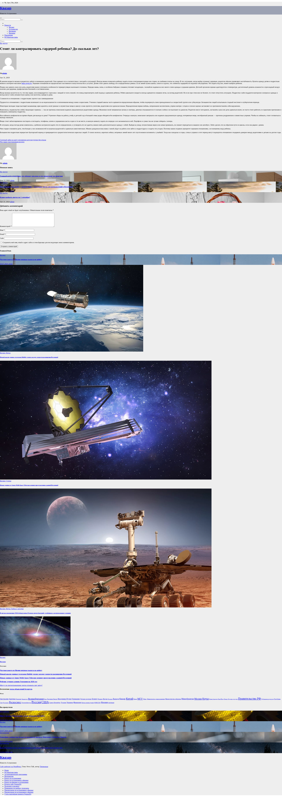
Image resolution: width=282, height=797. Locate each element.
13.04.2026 (4, 752)
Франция (77, 702)
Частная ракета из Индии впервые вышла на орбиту (21, 259)
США (45, 702)
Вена (45, 699)
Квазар (5, 8)
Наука (8, 353)
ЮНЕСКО (97, 702)
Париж (226, 699)
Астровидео (13, 29)
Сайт (2, 238)
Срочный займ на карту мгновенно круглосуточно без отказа (23, 140)
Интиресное (4, 711)
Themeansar (44, 767)
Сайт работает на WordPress (10, 767)
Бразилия (18, 699)
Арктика (12, 699)
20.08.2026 (4, 720)
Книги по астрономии (12, 778)
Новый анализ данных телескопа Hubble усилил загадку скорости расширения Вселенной (29, 357)
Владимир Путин (64, 699)
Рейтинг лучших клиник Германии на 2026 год (18, 682)
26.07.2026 (4, 264)
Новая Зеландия (213, 699)
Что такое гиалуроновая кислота (12, 142)
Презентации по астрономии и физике (18, 790)
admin (4, 73)
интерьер (111, 702)
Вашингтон (25, 699)
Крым (135, 699)
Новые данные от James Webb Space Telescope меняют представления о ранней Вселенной (29, 485)
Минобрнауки (187, 699)
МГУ (140, 698)
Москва (198, 698)
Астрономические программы (15, 774)
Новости (7, 25)
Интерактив (8, 776)
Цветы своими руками (87, 702)
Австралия (4, 699)
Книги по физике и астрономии (16, 782)
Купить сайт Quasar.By (12, 784)
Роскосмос (15, 702)
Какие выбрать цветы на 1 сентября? (15, 197)
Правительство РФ (249, 698)
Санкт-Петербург (54, 702)
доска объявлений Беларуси (21, 689)
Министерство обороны (173, 699)
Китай (129, 698)
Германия (76, 699)
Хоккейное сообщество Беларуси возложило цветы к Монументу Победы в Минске (33, 737)
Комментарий (6, 226)
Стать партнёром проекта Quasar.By (17, 794)
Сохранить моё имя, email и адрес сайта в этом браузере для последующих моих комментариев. (38, 242)
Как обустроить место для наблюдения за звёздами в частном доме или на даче (31, 748)
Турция (63, 702)
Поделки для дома (233, 699)
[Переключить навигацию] (1, 17)
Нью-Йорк (221, 699)
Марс (145, 699)
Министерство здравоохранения (156, 699)
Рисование (6, 702)
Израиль (100, 699)
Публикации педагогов (267, 699)
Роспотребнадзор (26, 702)
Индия (105, 699)
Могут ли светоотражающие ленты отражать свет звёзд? (21, 685)
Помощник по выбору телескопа (16, 788)
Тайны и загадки (17, 609)
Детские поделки (85, 699)
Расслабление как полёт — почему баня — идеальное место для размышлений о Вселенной (36, 187)
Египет (94, 699)
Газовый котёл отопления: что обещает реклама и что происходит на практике (31, 176)
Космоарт (12, 31)
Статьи (8, 481)
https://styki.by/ (27, 83)
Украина (70, 702)
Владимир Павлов (52, 699)
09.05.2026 (4, 741)
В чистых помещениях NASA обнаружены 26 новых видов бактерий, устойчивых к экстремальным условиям (35, 613)
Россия (36, 702)
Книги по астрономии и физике (16, 780)
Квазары (12, 33)
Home (6, 770)
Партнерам (8, 35)
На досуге (3, 43)
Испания (110, 699)
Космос (11, 27)
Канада (116, 699)
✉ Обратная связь (11, 37)
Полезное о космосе (11, 786)
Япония (104, 702)
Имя (2, 230)
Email (2, 234)
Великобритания (36, 699)
